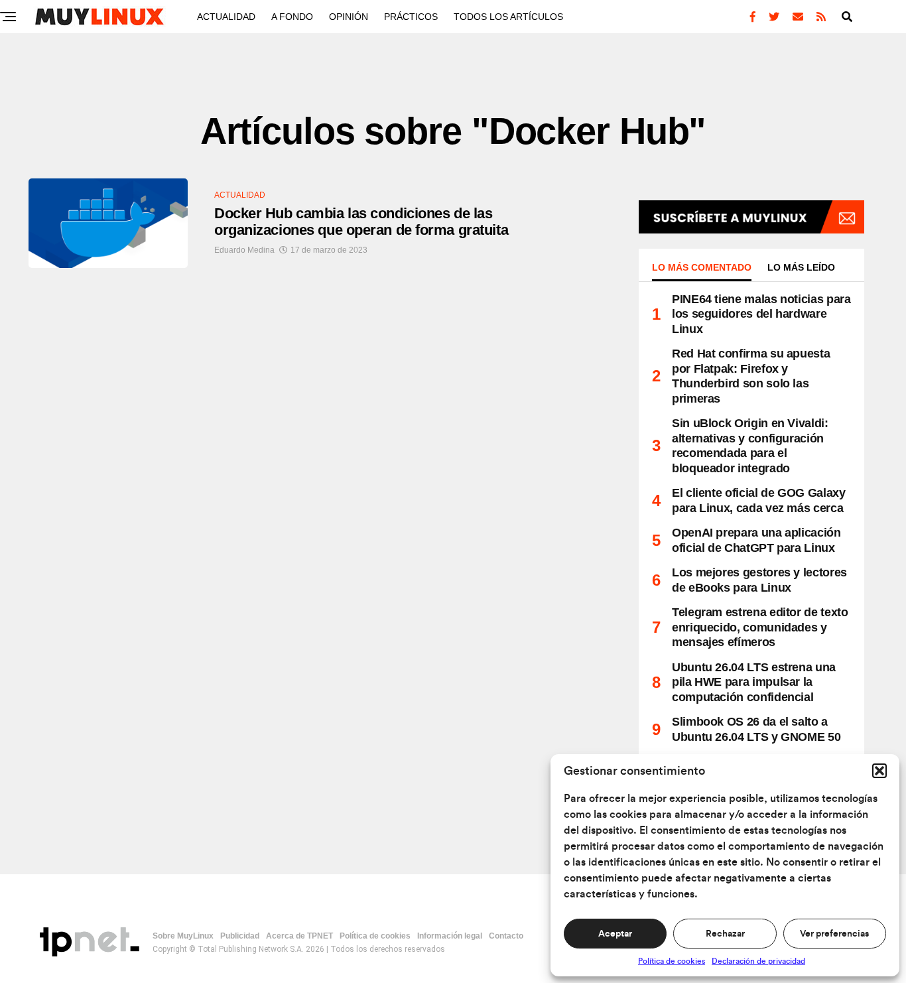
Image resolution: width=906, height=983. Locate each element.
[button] (879, 770)
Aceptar (615, 934)
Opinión (348, 16)
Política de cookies (671, 961)
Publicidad (239, 936)
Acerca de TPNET (299, 936)
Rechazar (725, 934)
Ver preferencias (834, 934)
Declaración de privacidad (758, 961)
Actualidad (226, 16)
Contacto (506, 936)
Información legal (449, 936)
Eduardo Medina (244, 250)
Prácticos (411, 16)
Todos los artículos (508, 16)
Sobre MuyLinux (183, 936)
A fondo (292, 16)
